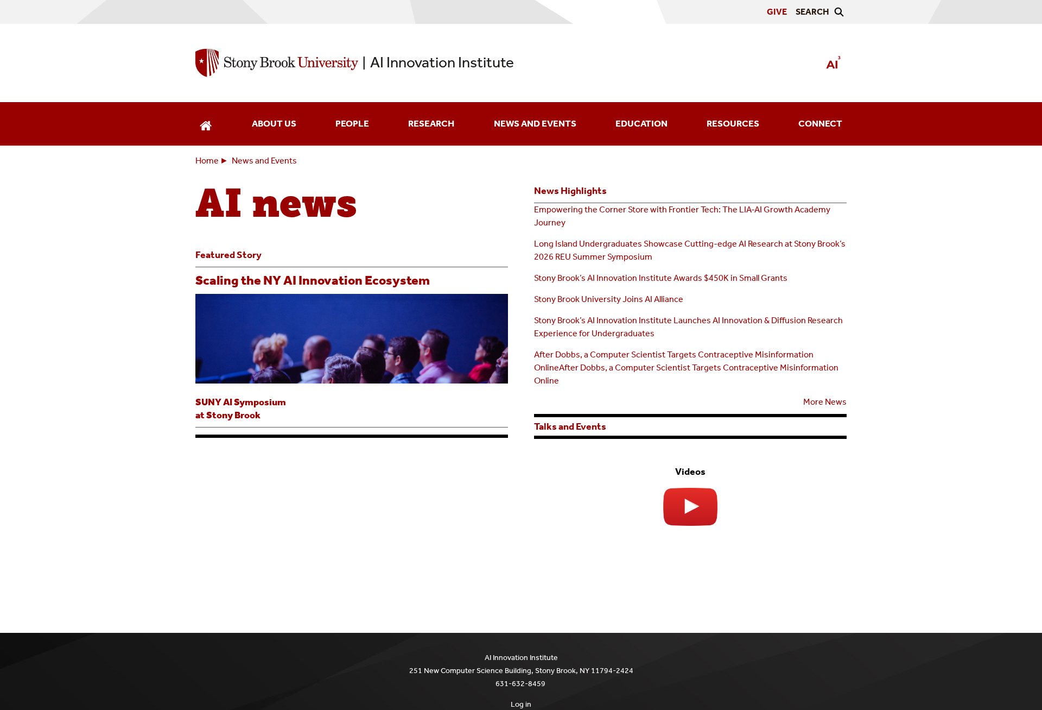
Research (431, 123)
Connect (820, 123)
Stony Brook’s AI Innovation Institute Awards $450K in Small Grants (660, 278)
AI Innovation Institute (442, 62)
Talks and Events (570, 426)
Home (207, 160)
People (352, 123)
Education (641, 123)
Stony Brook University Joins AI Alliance (608, 299)
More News (825, 402)
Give (777, 12)
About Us (274, 123)
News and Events (535, 123)
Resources (733, 123)
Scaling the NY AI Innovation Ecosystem (312, 280)
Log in (521, 704)
